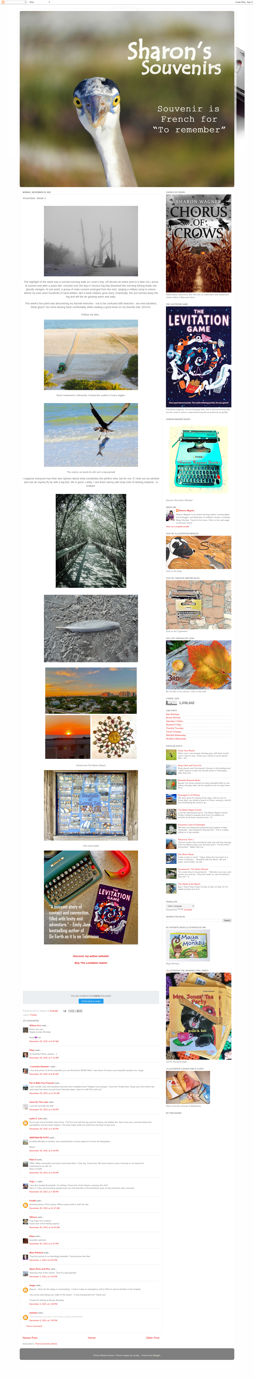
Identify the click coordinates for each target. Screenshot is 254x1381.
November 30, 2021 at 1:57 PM (44, 1244)
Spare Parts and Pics (39, 1269)
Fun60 (32, 1201)
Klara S (32, 1160)
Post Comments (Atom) (46, 1344)
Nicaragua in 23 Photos (189, 795)
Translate (187, 910)
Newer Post (30, 1337)
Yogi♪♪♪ (33, 1181)
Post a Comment (34, 1326)
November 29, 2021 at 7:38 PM (44, 1192)
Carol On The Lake (38, 1102)
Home (92, 1337)
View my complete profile (177, 526)
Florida (33, 1015)
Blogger (156, 1355)
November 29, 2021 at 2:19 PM (44, 1151)
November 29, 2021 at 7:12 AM (44, 1058)
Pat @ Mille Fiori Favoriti (41, 1083)
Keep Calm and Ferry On (189, 765)
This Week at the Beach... (190, 884)
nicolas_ (136, 1355)
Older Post (152, 1337)
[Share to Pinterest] (81, 1010)
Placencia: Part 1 (186, 839)
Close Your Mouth (186, 751)
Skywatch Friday (173, 725)
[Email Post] (64, 1011)
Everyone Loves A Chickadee (191, 825)
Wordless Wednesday (176, 739)
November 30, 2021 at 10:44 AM (44, 1227)
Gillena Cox (35, 1025)
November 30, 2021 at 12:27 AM (44, 1208)
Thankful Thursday (174, 728)
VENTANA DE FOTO (39, 1138)
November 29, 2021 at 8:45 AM (44, 1074)
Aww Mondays (172, 714)
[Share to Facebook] (78, 1010)
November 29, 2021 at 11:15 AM (44, 1093)
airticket (33, 1313)
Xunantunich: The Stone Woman (193, 869)
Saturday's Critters (174, 721)
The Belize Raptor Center (190, 810)
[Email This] (69, 1010)
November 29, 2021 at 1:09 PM (44, 1109)
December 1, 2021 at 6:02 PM (43, 1260)
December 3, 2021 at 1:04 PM (43, 1276)
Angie (32, 1285)
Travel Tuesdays (173, 732)
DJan (32, 1050)
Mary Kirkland (36, 1253)
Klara (32, 1236)
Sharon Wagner (186, 510)
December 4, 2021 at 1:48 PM (43, 1304)
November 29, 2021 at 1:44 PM (44, 1129)
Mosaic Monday (173, 718)
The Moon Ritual (185, 854)
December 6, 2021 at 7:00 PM (43, 1320)
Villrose (33, 1217)
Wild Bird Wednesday (176, 735)
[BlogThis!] (72, 1010)
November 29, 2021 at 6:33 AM (44, 1041)
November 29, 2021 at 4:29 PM (44, 1173)
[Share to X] (75, 1010)
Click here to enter (91, 1001)
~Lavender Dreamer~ (39, 1067)
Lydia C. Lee (35, 1118)
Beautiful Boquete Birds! (189, 780)
